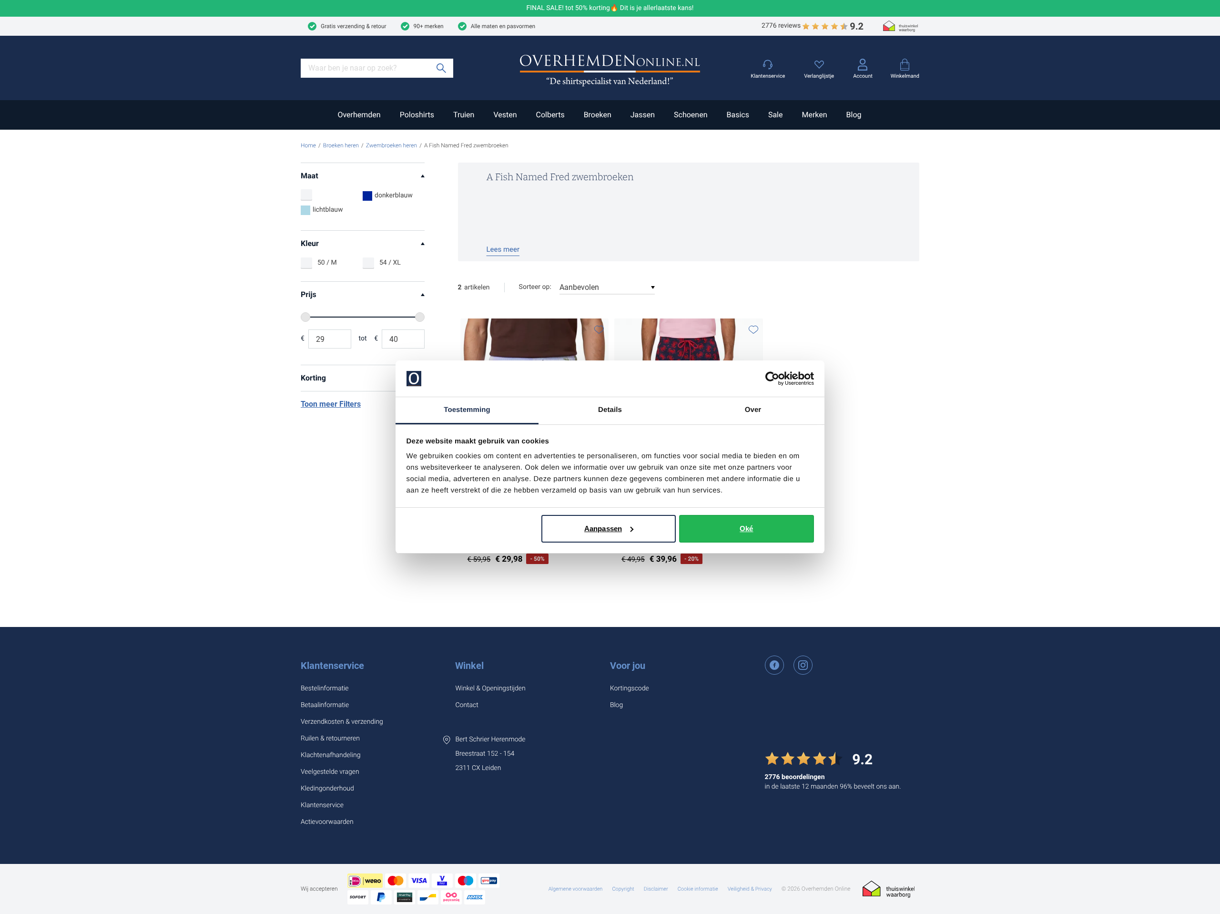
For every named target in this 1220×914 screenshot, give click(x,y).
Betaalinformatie (325, 705)
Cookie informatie (698, 889)
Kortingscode (629, 688)
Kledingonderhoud (327, 788)
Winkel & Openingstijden (490, 688)
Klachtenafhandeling (331, 755)
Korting (313, 377)
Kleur (310, 243)
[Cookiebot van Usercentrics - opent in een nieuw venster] (772, 378)
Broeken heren (341, 145)
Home (308, 145)
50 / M (327, 263)
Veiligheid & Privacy (750, 889)
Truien (463, 114)
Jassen (642, 114)
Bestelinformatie (325, 688)
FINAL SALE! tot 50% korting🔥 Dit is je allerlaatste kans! (610, 8)
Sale (775, 114)
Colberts (550, 114)
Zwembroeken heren (391, 145)
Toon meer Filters (331, 404)
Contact (466, 705)
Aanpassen (603, 528)
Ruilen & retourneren (330, 738)
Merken (814, 114)
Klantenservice (332, 665)
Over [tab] (753, 410)
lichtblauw (328, 210)
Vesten (505, 114)
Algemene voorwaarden (576, 889)
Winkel (469, 665)
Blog (854, 114)
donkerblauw (394, 195)
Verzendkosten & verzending (342, 722)
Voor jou (627, 665)
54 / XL (390, 263)
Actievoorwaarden (327, 822)
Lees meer (503, 249)
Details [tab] (610, 410)
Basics (737, 114)
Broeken (597, 114)
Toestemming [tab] (467, 410)
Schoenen (690, 114)
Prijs (308, 294)
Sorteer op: (535, 287)
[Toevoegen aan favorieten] (599, 330)
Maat (309, 175)
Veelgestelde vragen (330, 772)
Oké (746, 528)
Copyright (623, 889)
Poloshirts (417, 114)
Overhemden (358, 114)
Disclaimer (656, 889)
